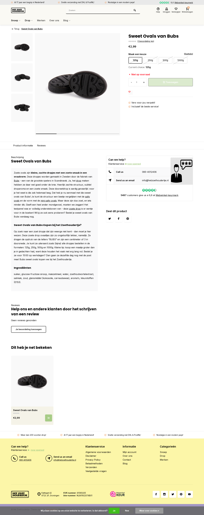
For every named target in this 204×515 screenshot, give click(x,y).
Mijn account (129, 452)
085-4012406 (149, 172)
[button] (22, 119)
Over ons (54, 20)
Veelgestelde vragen (96, 471)
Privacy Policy (92, 459)
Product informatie (23, 145)
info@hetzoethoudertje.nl (155, 180)
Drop (27, 20)
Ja (114, 511)
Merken (41, 20)
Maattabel (188, 54)
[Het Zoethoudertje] (27, 10)
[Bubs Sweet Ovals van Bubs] (32, 381)
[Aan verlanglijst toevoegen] (131, 93)
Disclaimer (90, 455)
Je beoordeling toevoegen (29, 329)
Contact (127, 459)
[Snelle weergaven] (48, 417)
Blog (65, 20)
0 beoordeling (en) (146, 41)
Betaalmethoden (94, 463)
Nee (127, 511)
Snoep (14, 20)
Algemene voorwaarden (98, 452)
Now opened (134, 163)
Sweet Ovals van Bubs (32, 29)
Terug (16, 29)
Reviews (41, 145)
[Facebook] (156, 494)
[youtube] (189, 494)
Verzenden (91, 467)
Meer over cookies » (149, 511)
